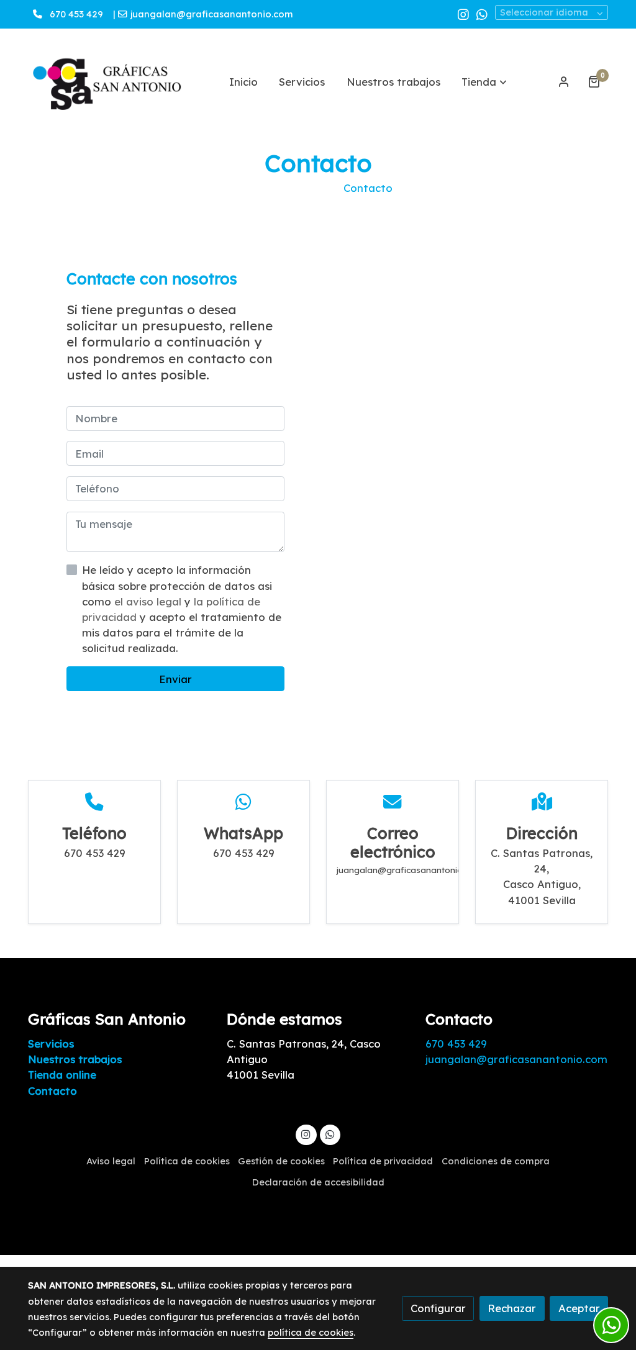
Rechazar (512, 1308)
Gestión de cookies (281, 1161)
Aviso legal (110, 1161)
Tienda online (62, 1074)
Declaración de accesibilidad (318, 1182)
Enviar (175, 679)
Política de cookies (187, 1161)
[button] (484, 81)
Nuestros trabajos (75, 1059)
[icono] (94, 802)
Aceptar (579, 1308)
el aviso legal (149, 601)
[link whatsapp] (482, 13)
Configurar (438, 1308)
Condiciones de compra (496, 1161)
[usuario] (564, 81)
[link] (107, 81)
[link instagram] (463, 13)
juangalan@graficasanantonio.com (213, 14)
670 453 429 (76, 14)
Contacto (52, 1090)
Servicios (51, 1043)
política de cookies (310, 1332)
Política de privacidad (383, 1161)
